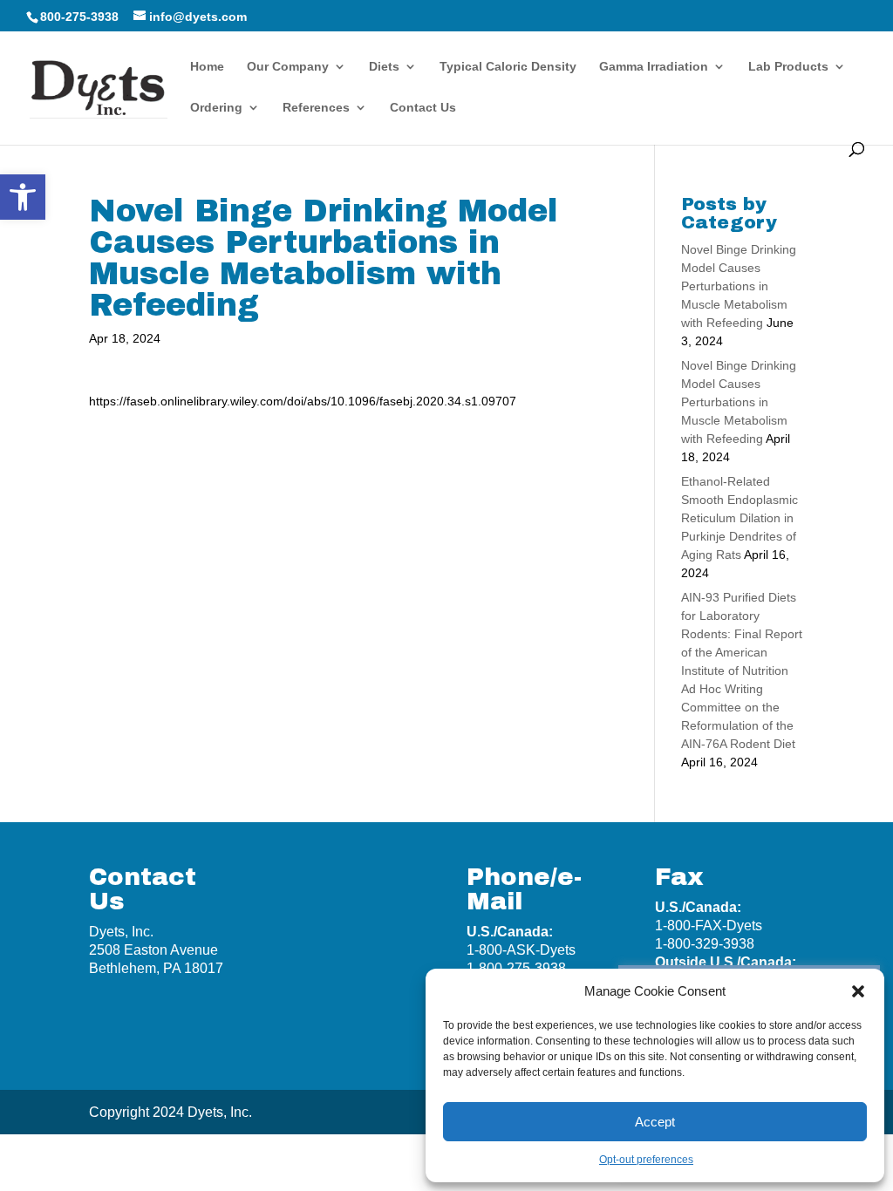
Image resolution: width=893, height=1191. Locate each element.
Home (207, 66)
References (316, 107)
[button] (22, 197)
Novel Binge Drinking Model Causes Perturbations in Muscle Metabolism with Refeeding (738, 286)
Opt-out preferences (646, 1160)
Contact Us (423, 107)
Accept (655, 1121)
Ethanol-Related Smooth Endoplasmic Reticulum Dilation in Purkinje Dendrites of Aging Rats (739, 517)
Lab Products (788, 66)
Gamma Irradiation (653, 66)
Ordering (216, 107)
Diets (384, 66)
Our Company (288, 66)
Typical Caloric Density (508, 66)
